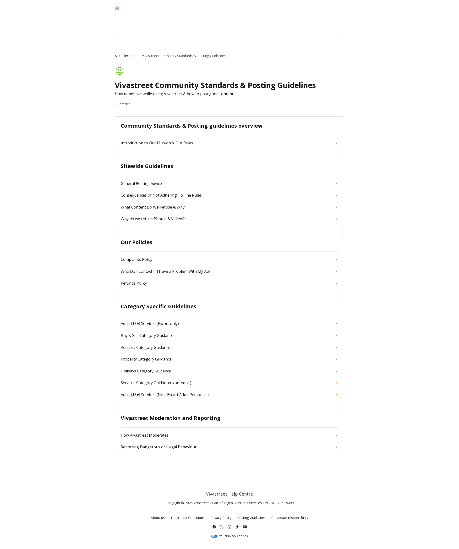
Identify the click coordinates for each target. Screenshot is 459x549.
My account (304, 7)
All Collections (125, 55)
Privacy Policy (220, 517)
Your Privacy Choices (233, 536)
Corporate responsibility (289, 517)
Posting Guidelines (251, 517)
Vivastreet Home (275, 7)
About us (158, 517)
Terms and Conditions (187, 517)
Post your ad (330, 7)
